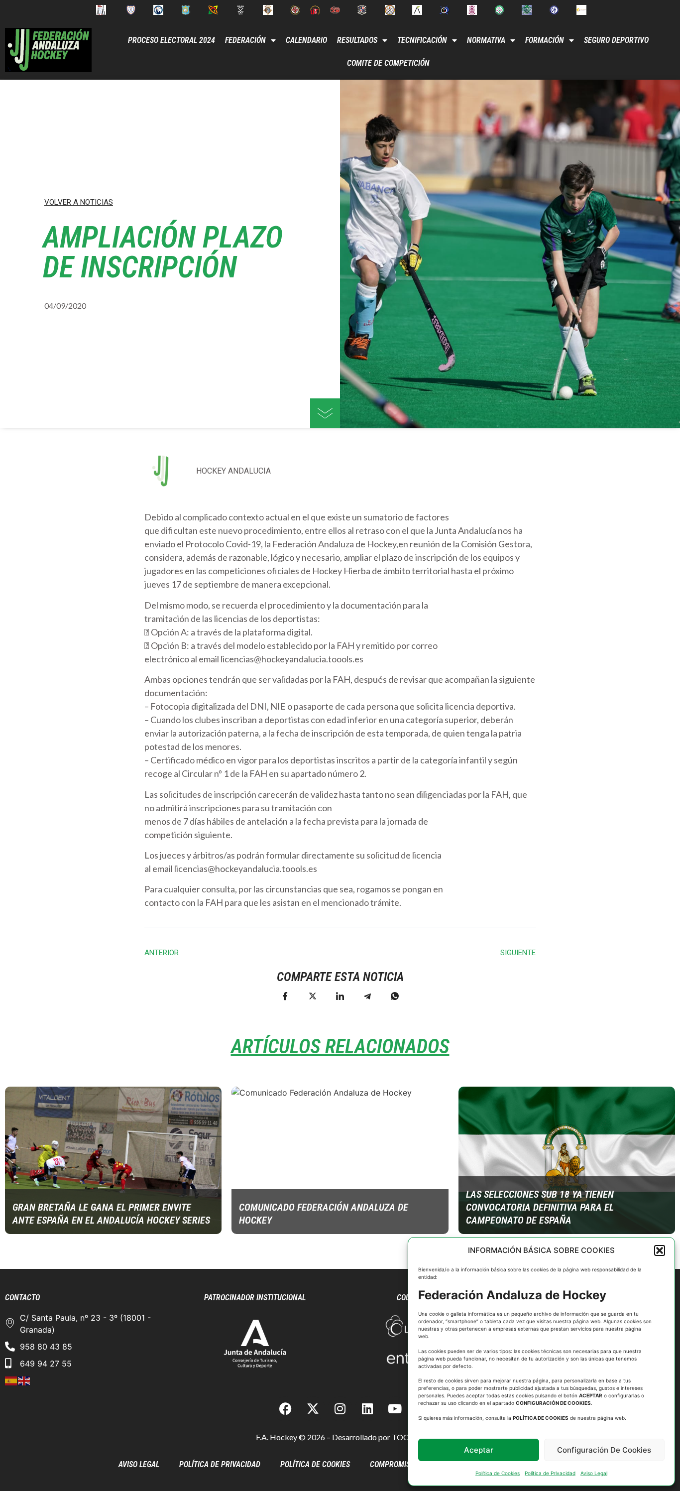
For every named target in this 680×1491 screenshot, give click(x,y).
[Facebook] (285, 1408)
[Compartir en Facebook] (285, 995)
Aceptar (478, 1450)
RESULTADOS (357, 40)
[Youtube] (394, 1408)
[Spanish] (11, 1380)
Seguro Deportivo (616, 40)
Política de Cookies (497, 1473)
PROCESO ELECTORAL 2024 (171, 40)
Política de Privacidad (550, 1473)
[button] (660, 1250)
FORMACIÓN (544, 40)
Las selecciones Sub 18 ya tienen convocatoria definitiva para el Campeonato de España (540, 1207)
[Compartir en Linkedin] (340, 995)
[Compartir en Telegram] (367, 995)
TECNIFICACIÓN (422, 40)
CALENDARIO (306, 40)
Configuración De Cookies (604, 1450)
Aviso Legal (593, 1473)
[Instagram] (340, 1408)
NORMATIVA (486, 40)
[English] (24, 1380)
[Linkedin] (367, 1408)
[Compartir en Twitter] (313, 995)
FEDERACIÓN (245, 40)
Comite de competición (388, 63)
